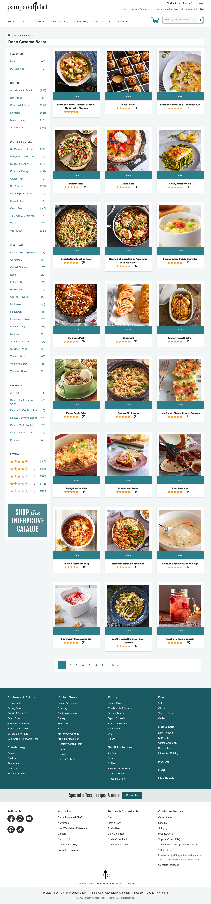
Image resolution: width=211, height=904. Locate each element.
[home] (105, 875)
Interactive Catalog (168, 753)
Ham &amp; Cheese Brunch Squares (180, 413)
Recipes (164, 761)
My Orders (156, 9)
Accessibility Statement (117, 892)
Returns (162, 822)
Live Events (122, 22)
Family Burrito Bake (76, 488)
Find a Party (114, 828)
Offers (161, 708)
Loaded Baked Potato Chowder (180, 259)
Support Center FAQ (169, 839)
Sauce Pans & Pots (18, 728)
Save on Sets (165, 713)
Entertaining (16, 747)
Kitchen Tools (67, 697)
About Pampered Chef (70, 817)
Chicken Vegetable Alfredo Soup (180, 564)
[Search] (200, 20)
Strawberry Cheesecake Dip (76, 639)
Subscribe (132, 795)
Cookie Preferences (157, 892)
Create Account (140, 9)
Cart (110, 817)
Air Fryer (112, 753)
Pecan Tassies (128, 105)
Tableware (12, 768)
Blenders (113, 758)
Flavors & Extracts (118, 723)
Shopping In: (192, 9)
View (76, 96)
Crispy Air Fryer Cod (180, 184)
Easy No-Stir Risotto (128, 413)
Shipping (162, 828)
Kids (60, 728)
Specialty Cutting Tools (70, 743)
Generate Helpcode (168, 864)
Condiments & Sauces (120, 708)
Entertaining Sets (16, 773)
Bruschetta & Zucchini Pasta (76, 259)
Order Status (165, 817)
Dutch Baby (128, 184)
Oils (110, 733)
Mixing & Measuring (68, 738)
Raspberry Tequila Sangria (180, 639)
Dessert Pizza (76, 184)
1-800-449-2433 (166, 850)
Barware (11, 753)
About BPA (138, 892)
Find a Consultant (117, 839)
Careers (62, 833)
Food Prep (63, 723)
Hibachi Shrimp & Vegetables (128, 564)
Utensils (62, 754)
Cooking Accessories (69, 713)
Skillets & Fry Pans (17, 733)
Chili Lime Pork (76, 338)
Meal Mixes (114, 728)
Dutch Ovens (14, 718)
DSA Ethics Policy (67, 844)
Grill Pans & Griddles (18, 723)
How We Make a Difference (72, 828)
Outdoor (11, 758)
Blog (161, 770)
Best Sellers (164, 748)
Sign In (126, 9)
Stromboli (128, 338)
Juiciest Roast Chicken (180, 338)
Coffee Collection (167, 742)
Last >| (115, 665)
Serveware (13, 763)
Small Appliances (120, 747)
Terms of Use (95, 892)
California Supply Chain (73, 892)
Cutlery (61, 718)
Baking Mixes (115, 703)
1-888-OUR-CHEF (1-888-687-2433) (178, 844)
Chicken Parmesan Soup (76, 564)
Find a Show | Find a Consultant (185, 3)
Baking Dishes (15, 703)
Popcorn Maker (116, 773)
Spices (111, 738)
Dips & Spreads (116, 718)
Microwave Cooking (68, 733)
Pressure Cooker (117, 778)
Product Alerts (165, 833)
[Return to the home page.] (9, 35)
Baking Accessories (68, 703)
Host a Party (114, 822)
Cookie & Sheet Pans (18, 713)
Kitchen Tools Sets (68, 759)
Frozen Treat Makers (119, 768)
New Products (166, 732)
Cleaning (62, 708)
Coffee (111, 763)
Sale (160, 703)
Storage (62, 749)
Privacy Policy (51, 892)
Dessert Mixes (116, 713)
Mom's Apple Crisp (76, 413)
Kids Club (163, 737)
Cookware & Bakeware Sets (22, 738)
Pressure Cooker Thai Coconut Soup (180, 105)
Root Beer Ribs (180, 488)
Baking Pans (14, 708)
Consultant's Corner (118, 844)
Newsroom (64, 822)
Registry (168, 9)
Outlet (161, 718)
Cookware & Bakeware (23, 697)
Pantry (112, 697)
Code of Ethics (66, 839)
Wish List (178, 9)
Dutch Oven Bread (128, 488)
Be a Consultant (101, 22)
